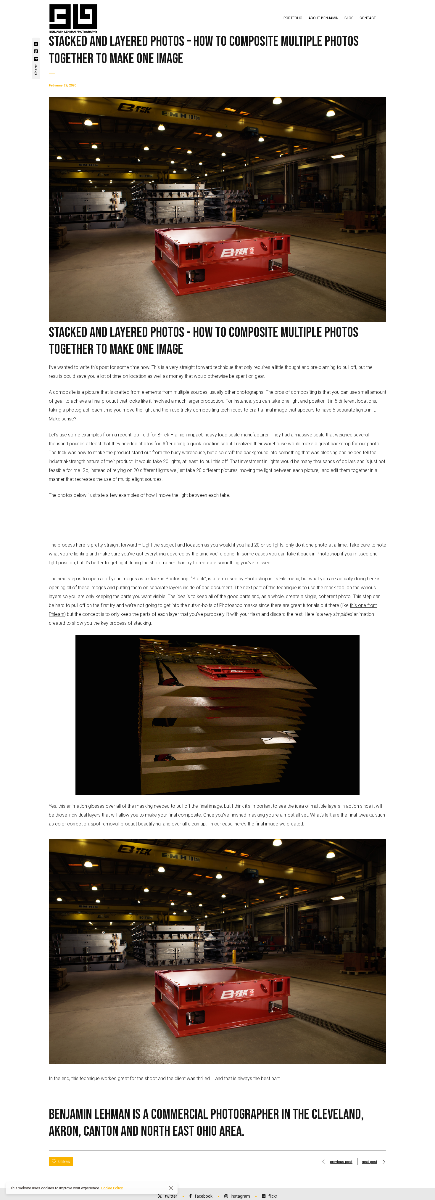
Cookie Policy (112, 1188)
